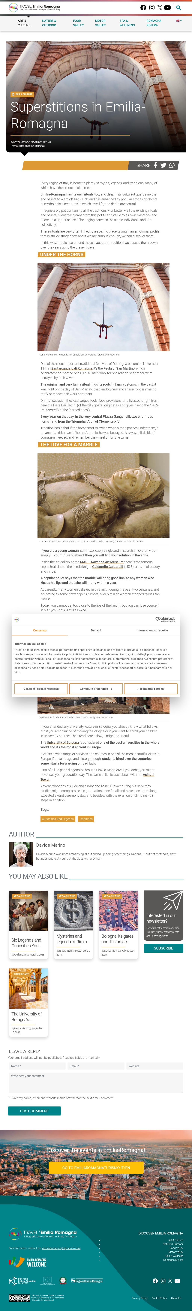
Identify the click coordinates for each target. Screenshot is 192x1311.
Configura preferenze (94, 688)
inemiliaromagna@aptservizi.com (61, 1248)
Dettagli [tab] (96, 630)
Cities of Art (21, 974)
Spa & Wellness (127, 23)
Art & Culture (24, 23)
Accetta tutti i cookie (150, 688)
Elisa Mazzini (65, 950)
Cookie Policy (159, 1298)
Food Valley (78, 23)
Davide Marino (20, 141)
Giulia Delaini (20, 954)
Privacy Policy (140, 1298)
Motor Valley (100, 23)
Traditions (86, 819)
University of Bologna (63, 742)
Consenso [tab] (39, 630)
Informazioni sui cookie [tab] (152, 630)
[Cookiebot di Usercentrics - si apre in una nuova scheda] (161, 619)
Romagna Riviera (154, 23)
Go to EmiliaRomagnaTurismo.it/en (96, 1168)
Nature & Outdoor (49, 23)
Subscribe (163, 948)
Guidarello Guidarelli (107, 567)
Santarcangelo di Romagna (71, 368)
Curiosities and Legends (58, 819)
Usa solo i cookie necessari (41, 688)
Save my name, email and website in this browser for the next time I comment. (63, 1098)
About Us (176, 1298)
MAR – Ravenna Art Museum (102, 562)
